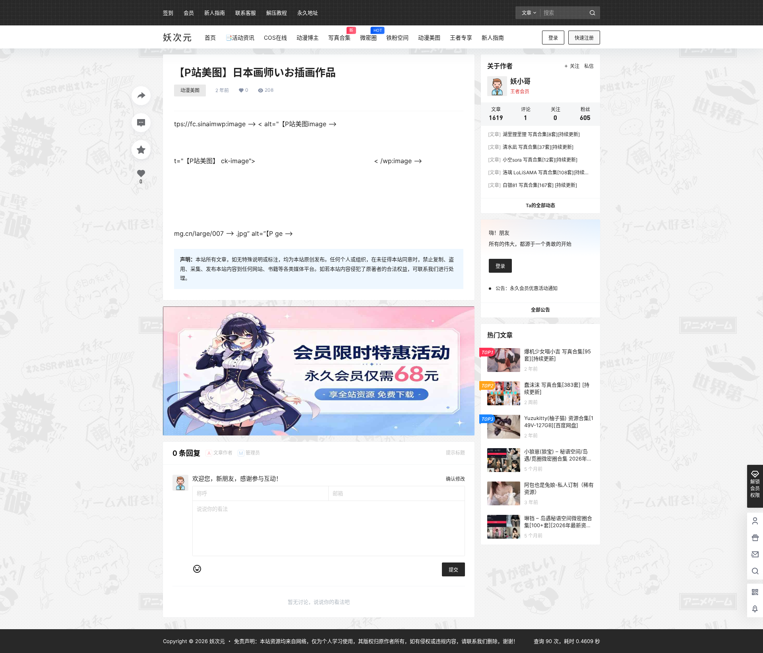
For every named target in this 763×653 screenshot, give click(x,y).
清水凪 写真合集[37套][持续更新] (530, 147)
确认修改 (455, 479)
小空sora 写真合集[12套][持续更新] (532, 160)
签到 (168, 13)
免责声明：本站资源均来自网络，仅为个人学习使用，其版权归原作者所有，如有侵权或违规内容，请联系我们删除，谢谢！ (376, 641)
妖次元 (216, 641)
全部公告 (540, 310)
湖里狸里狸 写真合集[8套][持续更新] (534, 134)
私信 (589, 66)
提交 (453, 570)
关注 (574, 66)
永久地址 (307, 13)
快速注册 (584, 38)
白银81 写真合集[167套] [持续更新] (532, 185)
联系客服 (245, 13)
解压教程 (276, 13)
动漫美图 (189, 90)
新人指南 (214, 13)
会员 (189, 13)
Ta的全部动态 (540, 205)
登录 (553, 38)
